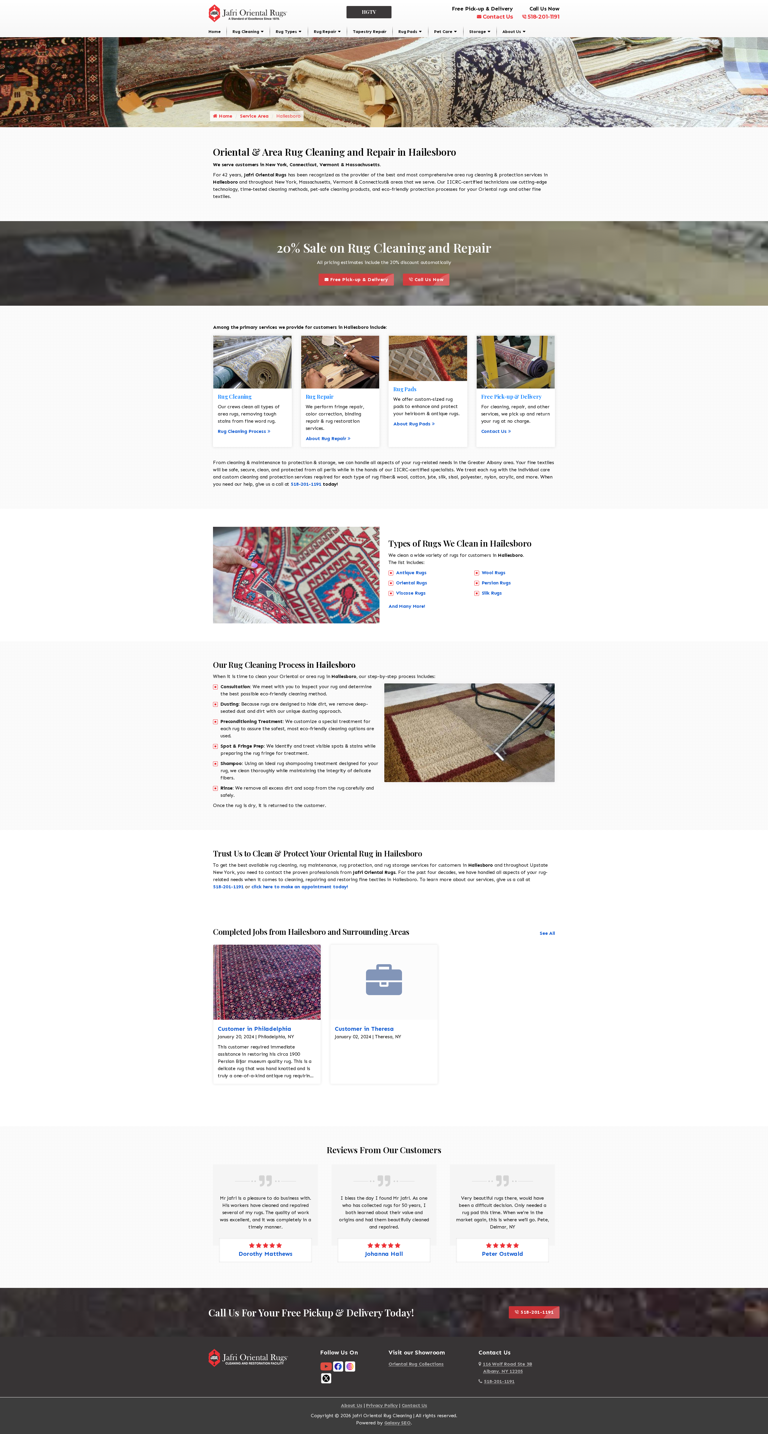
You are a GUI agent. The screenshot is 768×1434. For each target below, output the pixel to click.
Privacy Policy (382, 1405)
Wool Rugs (494, 572)
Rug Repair (325, 31)
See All (547, 933)
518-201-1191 (544, 17)
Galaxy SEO (397, 1423)
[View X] (326, 1378)
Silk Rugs (492, 593)
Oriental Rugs (411, 583)
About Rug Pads (411, 424)
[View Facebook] (338, 1366)
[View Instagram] (350, 1366)
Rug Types (286, 31)
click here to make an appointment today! (299, 887)
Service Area (254, 116)
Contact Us (498, 17)
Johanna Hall (265, 1253)
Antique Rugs (411, 572)
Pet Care (443, 31)
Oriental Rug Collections (416, 1364)
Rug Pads (407, 31)
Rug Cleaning (245, 31)
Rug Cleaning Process (242, 431)
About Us (511, 31)
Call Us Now (431, 278)
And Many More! (406, 606)
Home (214, 31)
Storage (477, 31)
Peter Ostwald (384, 1253)
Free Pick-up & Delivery (361, 278)
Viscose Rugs (411, 593)
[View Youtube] (326, 1366)
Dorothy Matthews (502, 1253)
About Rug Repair (326, 438)
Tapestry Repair (369, 31)
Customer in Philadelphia (254, 1028)
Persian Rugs (496, 583)
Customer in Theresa (364, 1028)
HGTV (369, 12)
